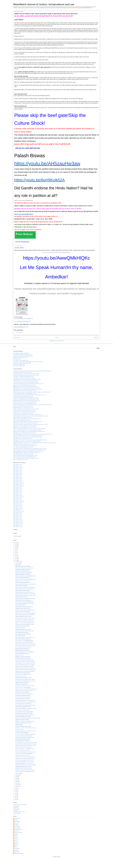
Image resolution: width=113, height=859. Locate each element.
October (17, 564)
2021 (16, 550)
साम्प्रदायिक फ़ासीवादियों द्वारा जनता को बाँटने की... (22, 650)
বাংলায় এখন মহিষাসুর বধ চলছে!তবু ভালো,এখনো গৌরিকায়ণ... (23, 647)
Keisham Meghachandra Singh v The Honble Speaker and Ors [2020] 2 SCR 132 (28, 451)
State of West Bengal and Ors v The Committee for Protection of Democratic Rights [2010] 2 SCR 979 (32, 404)
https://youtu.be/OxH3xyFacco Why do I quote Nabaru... (25, 764)
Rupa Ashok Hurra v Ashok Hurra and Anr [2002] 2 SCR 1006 (24, 390)
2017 (16, 557)
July (16, 776)
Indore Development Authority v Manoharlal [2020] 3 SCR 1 (24, 456)
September (18, 773)
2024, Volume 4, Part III (17, 484)
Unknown (16, 834)
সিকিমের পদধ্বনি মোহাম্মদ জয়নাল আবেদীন (21, 676)
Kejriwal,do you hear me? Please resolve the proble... (25, 643)
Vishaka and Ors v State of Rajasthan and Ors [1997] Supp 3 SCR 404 (26, 387)
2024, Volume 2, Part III (17, 473)
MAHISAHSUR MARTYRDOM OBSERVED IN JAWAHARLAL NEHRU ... (28, 718)
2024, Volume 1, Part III (17, 467)
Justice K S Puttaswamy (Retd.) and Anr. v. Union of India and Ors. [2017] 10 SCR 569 (29, 428)
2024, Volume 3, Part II (17, 477)
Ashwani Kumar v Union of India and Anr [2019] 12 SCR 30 (24, 444)
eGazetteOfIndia (16, 808)
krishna (15, 847)
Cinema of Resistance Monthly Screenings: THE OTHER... (26, 743)
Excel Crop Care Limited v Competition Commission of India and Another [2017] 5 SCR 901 (30, 424)
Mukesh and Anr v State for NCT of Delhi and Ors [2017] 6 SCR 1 (25, 423)
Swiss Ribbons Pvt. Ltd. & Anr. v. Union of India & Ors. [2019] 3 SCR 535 (26, 441)
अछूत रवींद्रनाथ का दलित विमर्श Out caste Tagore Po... (24, 763)
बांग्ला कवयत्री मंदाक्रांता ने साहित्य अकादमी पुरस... (22, 739)
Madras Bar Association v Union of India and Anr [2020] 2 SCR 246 (26, 458)
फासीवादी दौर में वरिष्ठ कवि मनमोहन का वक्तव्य (22, 682)
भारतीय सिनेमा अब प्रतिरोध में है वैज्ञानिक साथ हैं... (22, 577)
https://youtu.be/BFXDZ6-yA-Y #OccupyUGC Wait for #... (26, 584)
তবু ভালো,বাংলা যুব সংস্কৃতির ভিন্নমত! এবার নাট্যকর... (22, 750)
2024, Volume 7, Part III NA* (18, 501)
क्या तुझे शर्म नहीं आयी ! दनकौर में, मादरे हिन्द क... (22, 571)
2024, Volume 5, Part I (17, 487)
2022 (16, 548)
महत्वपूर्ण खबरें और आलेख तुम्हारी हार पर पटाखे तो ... (23, 569)
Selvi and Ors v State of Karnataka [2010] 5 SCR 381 (23, 406)
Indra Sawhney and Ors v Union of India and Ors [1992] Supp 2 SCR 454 (26, 379)
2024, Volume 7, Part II (17, 499)
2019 (16, 553)
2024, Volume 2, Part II (17, 471)
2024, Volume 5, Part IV (17, 491)
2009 (16, 796)
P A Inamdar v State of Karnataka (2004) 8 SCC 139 (23, 396)
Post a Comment (19, 332)
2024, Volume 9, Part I (17, 516)
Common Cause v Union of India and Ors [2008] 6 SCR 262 (24, 403)
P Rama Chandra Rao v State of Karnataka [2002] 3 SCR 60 (24, 393)
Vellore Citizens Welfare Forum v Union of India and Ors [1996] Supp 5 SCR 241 (28, 383)
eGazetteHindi (16, 807)
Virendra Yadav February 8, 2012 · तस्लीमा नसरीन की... (24, 651)
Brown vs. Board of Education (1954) (20, 459)
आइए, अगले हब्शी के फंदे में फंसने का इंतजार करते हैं (22, 634)
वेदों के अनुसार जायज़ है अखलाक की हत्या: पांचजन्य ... (23, 695)
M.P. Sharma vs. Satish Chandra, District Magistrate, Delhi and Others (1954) (27, 361)
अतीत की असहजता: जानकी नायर (20, 635)
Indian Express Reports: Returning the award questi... (25, 769)
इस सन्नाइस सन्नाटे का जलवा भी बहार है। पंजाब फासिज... (23, 768)
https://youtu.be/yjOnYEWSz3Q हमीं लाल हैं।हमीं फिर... (24, 601)
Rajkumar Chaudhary (18, 832)
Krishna (15, 819)
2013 (16, 789)
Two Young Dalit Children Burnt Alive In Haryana (24, 603)
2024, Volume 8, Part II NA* (18, 511)
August (17, 775)
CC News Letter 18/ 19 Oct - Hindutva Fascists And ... (25, 663)
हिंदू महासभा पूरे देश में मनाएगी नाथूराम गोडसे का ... (22, 648)
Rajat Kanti (16, 831)
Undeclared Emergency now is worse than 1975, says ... (25, 731)
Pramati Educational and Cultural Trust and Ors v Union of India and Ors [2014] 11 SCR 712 (30, 416)
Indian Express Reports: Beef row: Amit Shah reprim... (25, 700)
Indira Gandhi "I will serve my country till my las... (24, 567)
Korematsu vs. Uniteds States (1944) (20, 357)
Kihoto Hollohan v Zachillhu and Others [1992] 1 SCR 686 (24, 378)
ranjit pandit (16, 851)
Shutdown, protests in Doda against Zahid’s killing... (25, 671)
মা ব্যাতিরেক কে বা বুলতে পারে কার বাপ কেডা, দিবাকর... (22, 580)
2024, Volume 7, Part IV (17, 502)
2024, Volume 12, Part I (17, 526)
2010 (16, 794)
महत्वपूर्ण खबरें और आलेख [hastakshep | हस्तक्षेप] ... (23, 616)
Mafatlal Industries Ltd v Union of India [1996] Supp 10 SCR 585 (25, 386)
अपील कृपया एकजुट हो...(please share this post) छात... (24, 606)
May (16, 779)
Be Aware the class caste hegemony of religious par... (25, 734)
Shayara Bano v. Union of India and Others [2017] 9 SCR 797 (24, 427)
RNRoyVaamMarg (17, 829)
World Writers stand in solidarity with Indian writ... (24, 666)
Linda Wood (15, 810)
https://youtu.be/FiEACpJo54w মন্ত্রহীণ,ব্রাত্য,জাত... (24, 735)
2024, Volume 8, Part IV (17, 513)
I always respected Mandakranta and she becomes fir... (25, 752)
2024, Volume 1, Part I (17, 464)
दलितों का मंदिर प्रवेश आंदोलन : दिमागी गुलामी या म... (23, 740)
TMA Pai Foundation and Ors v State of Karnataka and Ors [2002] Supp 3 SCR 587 (28, 394)
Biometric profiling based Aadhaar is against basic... (25, 714)
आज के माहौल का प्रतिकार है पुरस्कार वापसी (21, 732)
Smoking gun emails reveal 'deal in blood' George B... (25, 679)
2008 (16, 798)
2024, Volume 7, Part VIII (18, 508)
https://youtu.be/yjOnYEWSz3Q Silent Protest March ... (25, 598)
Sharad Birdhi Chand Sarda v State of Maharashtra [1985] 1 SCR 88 (26, 375)
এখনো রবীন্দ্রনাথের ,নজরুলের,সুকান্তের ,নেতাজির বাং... (22, 755)
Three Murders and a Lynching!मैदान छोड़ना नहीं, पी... (24, 640)
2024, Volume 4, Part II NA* (18, 483)
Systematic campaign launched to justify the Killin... (25, 737)
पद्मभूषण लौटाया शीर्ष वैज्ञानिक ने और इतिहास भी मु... (23, 574)
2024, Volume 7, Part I (17, 498)
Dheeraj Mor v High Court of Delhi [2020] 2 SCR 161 (23, 454)
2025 (16, 544)
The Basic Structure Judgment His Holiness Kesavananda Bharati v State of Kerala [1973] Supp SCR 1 (32, 370)
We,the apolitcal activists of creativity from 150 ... (24, 693)
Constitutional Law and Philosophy (19, 804)
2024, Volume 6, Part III (17, 495)
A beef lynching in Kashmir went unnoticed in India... (25, 621)
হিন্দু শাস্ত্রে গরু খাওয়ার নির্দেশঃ (19, 655)
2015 (16, 560)
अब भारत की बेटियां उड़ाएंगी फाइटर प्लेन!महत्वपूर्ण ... (22, 590)
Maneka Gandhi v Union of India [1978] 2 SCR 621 (22, 372)
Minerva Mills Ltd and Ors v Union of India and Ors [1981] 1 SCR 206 (26, 373)
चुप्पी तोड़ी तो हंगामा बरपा (18, 724)
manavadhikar (17, 848)
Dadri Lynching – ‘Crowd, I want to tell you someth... (25, 661)
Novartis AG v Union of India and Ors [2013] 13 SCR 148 (24, 410)
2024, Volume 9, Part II (17, 518)
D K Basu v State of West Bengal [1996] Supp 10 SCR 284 (24, 385)
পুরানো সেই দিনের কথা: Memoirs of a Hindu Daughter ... (24, 711)
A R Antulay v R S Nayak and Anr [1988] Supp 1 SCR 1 (23, 376)
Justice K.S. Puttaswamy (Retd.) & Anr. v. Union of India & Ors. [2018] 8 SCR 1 (27, 435)
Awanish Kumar (17, 818)
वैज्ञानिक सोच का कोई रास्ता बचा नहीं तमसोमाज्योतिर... (23, 566)
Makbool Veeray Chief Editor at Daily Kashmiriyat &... (25, 758)
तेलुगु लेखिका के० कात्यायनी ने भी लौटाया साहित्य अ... (23, 656)
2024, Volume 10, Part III (18, 522)
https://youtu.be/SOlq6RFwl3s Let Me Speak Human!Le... (26, 708)
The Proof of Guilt (16, 813)
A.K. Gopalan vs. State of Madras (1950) (20, 360)
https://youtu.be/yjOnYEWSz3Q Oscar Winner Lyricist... (25, 593)
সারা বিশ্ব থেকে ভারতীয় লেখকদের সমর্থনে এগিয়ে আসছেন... (23, 697)
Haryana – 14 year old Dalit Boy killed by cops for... (25, 622)
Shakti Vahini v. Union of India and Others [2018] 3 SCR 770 (24, 432)
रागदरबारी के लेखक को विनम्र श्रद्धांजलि (21, 585)
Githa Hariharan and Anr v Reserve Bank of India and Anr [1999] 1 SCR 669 (27, 389)
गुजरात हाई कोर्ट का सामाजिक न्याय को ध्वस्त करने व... (23, 716)
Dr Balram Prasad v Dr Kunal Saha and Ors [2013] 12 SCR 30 (24, 411)
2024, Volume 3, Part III (17, 478)
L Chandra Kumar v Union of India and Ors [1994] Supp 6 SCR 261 (25, 382)
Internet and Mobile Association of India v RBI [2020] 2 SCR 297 (25, 455)
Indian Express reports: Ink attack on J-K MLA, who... (25, 690)
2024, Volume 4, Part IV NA (18, 485)
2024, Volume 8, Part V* (17, 515)
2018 (16, 555)
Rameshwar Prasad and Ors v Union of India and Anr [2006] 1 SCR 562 (26, 400)
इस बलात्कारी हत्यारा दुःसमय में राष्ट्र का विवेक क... (22, 698)
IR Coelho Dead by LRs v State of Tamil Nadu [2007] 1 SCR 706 (25, 401)
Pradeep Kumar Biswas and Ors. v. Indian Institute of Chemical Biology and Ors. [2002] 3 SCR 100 (31, 392)
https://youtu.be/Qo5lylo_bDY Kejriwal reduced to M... (25, 645)
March (17, 783)
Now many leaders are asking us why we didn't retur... (25, 705)
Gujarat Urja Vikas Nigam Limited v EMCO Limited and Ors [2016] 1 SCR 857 (27, 421)
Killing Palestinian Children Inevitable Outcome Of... (25, 592)
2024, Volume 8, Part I (17, 509)
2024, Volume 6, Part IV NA (18, 497)
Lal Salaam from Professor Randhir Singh (23, 703)
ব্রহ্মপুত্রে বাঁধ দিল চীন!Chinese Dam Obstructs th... (23, 747)
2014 (16, 788)
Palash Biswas (17, 826)
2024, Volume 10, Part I (17, 519)
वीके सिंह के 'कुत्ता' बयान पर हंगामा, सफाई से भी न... (22, 626)
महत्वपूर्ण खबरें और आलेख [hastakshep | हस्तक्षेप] (23, 726)
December (18, 561)
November (18, 563)
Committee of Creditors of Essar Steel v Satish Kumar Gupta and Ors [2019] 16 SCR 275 (30, 448)
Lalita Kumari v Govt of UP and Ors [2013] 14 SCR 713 (23, 413)
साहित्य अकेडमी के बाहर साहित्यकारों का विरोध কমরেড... (23, 639)
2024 (16, 545)
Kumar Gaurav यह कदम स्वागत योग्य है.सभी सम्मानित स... (24, 753)
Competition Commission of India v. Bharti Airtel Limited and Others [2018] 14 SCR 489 (29, 439)
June (16, 778)
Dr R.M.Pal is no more (19, 729)
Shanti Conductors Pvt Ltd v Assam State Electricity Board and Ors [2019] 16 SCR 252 (29, 449)
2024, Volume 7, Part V (17, 504)
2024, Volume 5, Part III (17, 490)
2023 (16, 547)
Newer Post (16, 337)
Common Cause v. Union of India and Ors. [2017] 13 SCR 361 (24, 425)
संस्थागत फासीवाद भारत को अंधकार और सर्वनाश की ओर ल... (24, 713)
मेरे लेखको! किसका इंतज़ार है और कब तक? (21, 597)
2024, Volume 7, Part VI (17, 505)
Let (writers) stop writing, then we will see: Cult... (24, 760)
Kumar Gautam (17, 821)
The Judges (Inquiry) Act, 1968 (19, 811)
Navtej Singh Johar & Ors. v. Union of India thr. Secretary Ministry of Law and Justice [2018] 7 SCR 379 (32, 434)
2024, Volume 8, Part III (17, 512)
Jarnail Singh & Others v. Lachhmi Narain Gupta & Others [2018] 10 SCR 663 (27, 437)
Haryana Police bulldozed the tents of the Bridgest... (25, 664)
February (17, 784)
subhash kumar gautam (18, 853)
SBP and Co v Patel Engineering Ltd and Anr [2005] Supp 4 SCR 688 (26, 399)
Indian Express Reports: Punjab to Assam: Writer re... (25, 756)
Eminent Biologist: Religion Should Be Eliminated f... (25, 614)
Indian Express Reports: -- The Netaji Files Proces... (25, 748)
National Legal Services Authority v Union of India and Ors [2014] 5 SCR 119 (27, 414)
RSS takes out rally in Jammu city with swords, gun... (25, 609)
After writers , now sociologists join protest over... (24, 619)
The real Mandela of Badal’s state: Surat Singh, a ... (25, 761)
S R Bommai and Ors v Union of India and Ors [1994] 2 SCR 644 (25, 380)
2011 (16, 793)
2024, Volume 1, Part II (17, 466)
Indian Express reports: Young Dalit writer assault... (24, 630)
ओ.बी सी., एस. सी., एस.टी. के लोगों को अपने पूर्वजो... (22, 611)
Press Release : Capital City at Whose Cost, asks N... (25, 685)
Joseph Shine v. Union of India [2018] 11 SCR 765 (22, 438)
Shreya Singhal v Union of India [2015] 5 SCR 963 (22, 417)
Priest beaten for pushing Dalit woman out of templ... (25, 680)
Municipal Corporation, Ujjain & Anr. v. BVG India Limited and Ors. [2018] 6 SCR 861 (29, 431)
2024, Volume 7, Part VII (17, 506)
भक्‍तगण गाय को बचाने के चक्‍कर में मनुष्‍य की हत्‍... (22, 692)
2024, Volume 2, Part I (17, 470)
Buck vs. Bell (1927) (17, 358)
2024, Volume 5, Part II (17, 488)
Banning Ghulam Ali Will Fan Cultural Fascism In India (25, 745)
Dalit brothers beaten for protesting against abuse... (25, 771)
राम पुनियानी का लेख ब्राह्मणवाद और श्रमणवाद (22, 719)
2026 (16, 542)
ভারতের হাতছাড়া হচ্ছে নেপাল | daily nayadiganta (23, 687)
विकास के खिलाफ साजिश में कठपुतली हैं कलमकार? (22, 672)
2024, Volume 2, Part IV (17, 474)
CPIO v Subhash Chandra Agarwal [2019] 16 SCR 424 (23, 447)
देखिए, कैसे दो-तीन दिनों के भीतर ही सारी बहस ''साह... (23, 658)
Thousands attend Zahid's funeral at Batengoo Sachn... (25, 669)
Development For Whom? (20, 627)
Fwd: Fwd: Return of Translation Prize (22, 710)
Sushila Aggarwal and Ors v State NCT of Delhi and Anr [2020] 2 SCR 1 (26, 452)
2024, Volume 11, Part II (17, 525)
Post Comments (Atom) (59, 340)
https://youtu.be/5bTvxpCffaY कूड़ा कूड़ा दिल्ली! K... (24, 572)
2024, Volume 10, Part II (17, 521)
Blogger (58, 856)
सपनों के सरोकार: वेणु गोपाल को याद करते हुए (21, 632)
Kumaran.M (16, 823)
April (16, 781)
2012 (16, 791)
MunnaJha (16, 824)
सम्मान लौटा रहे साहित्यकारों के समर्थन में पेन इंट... (22, 653)
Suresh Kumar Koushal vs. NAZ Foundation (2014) (22, 356)
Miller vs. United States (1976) (19, 364)
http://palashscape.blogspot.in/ (22, 321)
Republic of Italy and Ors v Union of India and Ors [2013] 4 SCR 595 (26, 408)
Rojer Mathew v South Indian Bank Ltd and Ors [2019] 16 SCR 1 (25, 445)
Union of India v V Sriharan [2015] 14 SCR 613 (22, 420)
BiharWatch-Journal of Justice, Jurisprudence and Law (43, 4)
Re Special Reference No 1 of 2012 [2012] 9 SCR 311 (23, 407)
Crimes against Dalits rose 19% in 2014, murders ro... (25, 618)
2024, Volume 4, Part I (17, 481)
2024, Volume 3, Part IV (17, 480)
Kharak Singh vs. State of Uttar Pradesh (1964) (22, 363)
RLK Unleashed (17, 827)
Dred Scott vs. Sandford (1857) (19, 365)
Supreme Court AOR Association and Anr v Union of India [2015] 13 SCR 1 (27, 418)
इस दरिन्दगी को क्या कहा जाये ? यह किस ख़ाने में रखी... (23, 600)
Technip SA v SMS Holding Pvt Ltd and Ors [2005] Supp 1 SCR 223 (25, 397)
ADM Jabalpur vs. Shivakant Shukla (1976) (21, 353)
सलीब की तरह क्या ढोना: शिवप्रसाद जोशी (21, 684)
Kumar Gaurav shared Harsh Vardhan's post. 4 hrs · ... (25, 637)
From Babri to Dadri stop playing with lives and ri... (24, 624)
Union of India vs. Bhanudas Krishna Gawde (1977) (22, 354)
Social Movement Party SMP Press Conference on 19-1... (26, 701)
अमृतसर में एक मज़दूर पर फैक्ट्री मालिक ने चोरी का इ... (23, 706)
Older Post (96, 337)
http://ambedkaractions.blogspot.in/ (23, 318)
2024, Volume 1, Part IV (17, 468)
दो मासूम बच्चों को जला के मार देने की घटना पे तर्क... (22, 608)
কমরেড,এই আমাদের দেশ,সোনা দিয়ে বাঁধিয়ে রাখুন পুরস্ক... (23, 674)
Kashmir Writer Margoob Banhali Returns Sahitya (24, 660)
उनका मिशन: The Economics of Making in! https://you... (25, 721)
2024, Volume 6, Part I (17, 492)
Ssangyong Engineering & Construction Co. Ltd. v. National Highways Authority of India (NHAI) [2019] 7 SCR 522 (34, 442)
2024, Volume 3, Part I (17, 475)
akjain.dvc (16, 845)
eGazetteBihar (16, 806)
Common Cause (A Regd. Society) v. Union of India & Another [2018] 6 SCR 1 (27, 430)
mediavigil (16, 850)
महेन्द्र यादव (16, 843)
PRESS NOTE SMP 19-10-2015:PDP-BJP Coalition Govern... (26, 689)
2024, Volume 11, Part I (17, 523)
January (17, 786)
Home (56, 337)
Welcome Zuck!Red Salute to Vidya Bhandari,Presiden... (25, 576)
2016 (16, 558)
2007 (16, 799)
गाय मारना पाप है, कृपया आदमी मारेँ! (20, 605)
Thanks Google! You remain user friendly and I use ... (25, 588)
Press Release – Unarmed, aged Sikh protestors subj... (25, 727)
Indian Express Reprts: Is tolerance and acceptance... (25, 668)
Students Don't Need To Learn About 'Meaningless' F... (25, 613)
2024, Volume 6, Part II (17, 494)
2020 (16, 552)
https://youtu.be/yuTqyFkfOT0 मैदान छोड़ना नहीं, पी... (24, 642)
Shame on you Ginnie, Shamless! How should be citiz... (25, 587)
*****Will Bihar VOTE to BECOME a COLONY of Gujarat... (26, 742)
